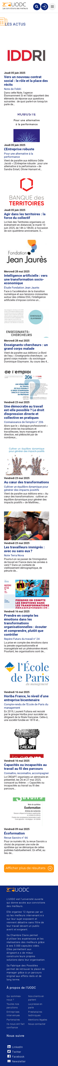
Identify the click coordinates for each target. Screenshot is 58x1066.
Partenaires (13, 1019)
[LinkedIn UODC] (9, 1046)
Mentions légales (37, 1019)
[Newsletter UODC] (9, 1061)
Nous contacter (37, 1024)
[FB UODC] (9, 1056)
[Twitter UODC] (9, 1051)
